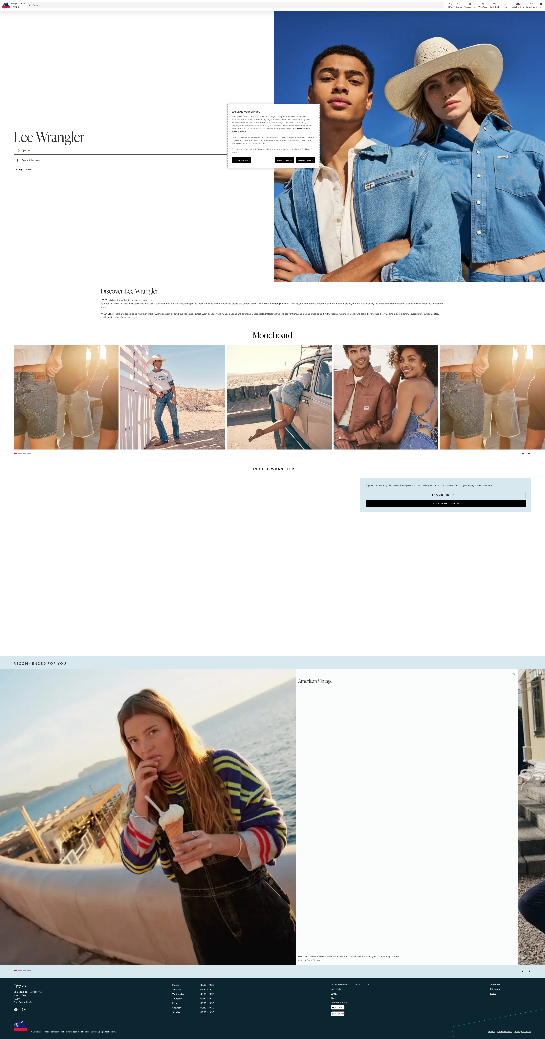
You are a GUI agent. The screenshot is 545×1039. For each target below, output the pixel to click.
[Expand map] (186, 564)
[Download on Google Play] (338, 1013)
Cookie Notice (504, 1031)
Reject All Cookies (284, 160)
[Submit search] (29, 5)
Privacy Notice (239, 131)
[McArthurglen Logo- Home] (6, 5)
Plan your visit (444, 503)
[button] (513, 674)
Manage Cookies (522, 1031)
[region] (273, 136)
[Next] (529, 453)
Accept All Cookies (305, 160)
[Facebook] (16, 1009)
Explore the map (444, 495)
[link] (18, 5)
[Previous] (523, 453)
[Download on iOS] (338, 1007)
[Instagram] (24, 1009)
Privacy (491, 1031)
